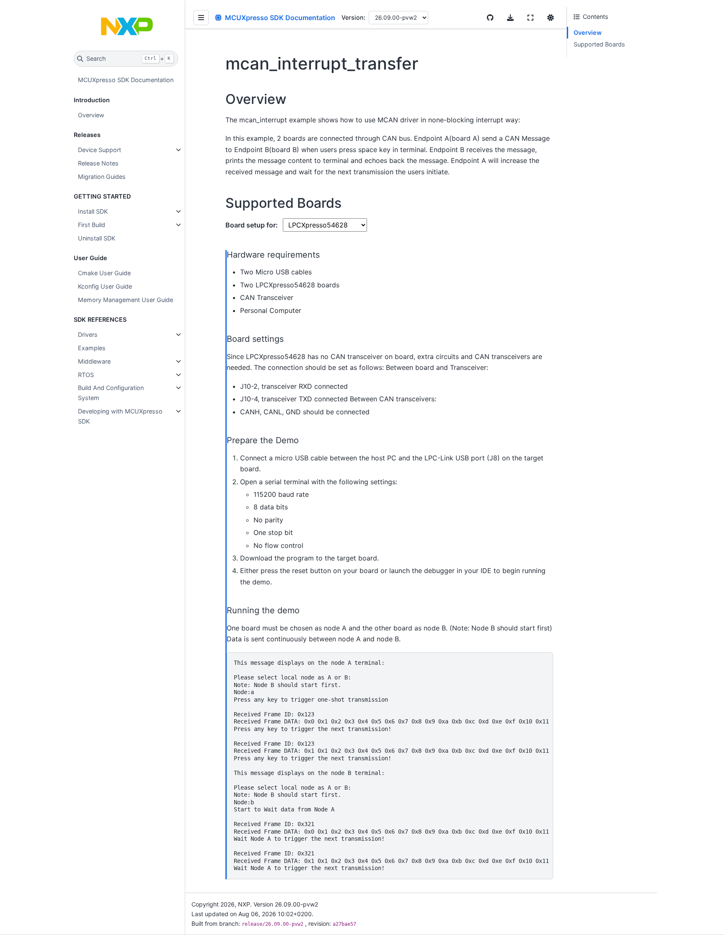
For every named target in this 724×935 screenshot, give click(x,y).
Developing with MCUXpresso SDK (120, 416)
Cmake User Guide (104, 272)
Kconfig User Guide (105, 286)
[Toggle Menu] (201, 17)
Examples (92, 347)
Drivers (88, 334)
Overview (91, 115)
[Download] (510, 17)
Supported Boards (599, 44)
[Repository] (490, 17)
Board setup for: (252, 225)
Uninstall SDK (96, 238)
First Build (91, 224)
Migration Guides (102, 176)
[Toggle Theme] (550, 17)
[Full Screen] (530, 17)
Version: (353, 17)
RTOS (86, 374)
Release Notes (98, 163)
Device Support (99, 149)
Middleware (94, 361)
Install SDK (93, 211)
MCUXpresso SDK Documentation (125, 79)
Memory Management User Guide (125, 299)
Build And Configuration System (111, 392)
